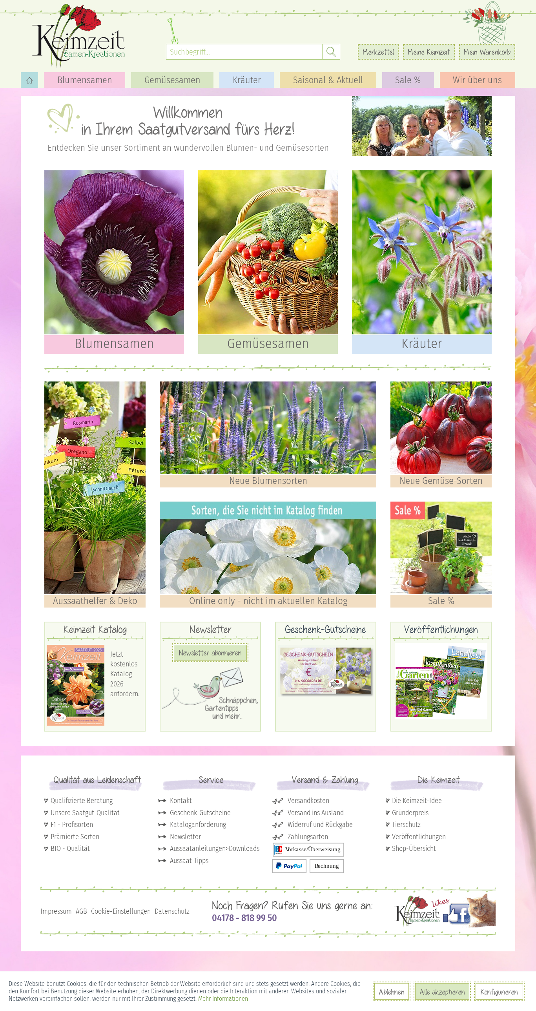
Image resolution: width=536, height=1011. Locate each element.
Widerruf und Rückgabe (320, 824)
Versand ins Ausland (316, 812)
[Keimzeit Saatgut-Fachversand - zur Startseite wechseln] (80, 35)
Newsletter (185, 836)
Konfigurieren (499, 991)
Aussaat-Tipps (189, 860)
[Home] (29, 80)
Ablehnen (392, 991)
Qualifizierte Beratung (82, 800)
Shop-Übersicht (414, 848)
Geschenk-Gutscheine (200, 812)
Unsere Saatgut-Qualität (85, 812)
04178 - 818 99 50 (244, 918)
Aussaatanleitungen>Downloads (214, 848)
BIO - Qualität (70, 848)
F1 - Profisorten (72, 824)
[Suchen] (331, 52)
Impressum (56, 911)
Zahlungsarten (308, 836)
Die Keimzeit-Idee (417, 800)
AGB (81, 911)
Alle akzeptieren (442, 991)
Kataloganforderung (198, 824)
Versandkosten (308, 800)
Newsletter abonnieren (210, 652)
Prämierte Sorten (75, 836)
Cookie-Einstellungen (121, 911)
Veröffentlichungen (419, 836)
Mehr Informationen (223, 998)
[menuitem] (253, 52)
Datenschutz (172, 911)
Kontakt (181, 800)
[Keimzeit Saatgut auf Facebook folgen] (445, 926)
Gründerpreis (410, 812)
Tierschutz (406, 824)
